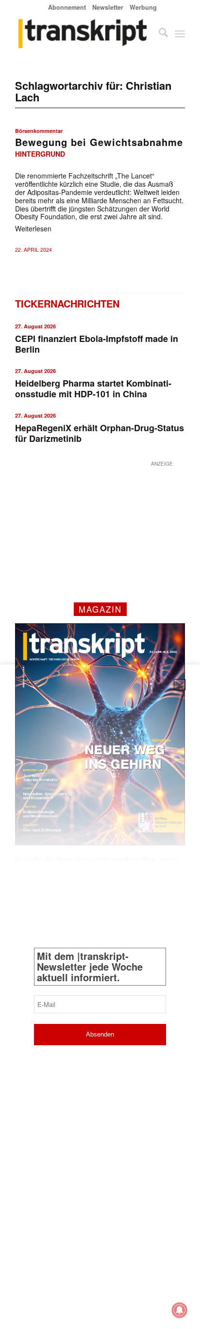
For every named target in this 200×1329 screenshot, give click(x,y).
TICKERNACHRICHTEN (67, 303)
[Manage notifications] (179, 1310)
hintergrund (40, 154)
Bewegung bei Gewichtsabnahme (99, 142)
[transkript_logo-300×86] (83, 33)
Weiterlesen (33, 228)
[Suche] (158, 33)
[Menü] (180, 33)
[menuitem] (67, 7)
